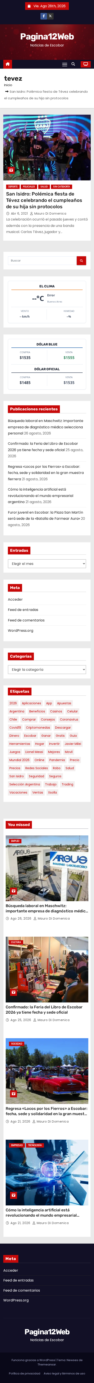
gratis (60, 735)
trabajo (51, 784)
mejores (54, 752)
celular (72, 711)
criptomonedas (38, 727)
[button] (74, 64)
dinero (14, 735)
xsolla (52, 792)
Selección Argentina (24, 784)
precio (74, 760)
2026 (13, 703)
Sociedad (16, 1043)
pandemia (57, 760)
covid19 (15, 727)
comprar (29, 719)
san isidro (16, 776)
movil (69, 752)
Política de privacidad (24, 1373)
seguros (55, 776)
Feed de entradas (23, 609)
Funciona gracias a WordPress (34, 1360)
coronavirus (69, 719)
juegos (14, 752)
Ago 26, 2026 (21, 918)
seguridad (36, 776)
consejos (48, 719)
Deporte (12, 186)
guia (73, 735)
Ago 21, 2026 (20, 1121)
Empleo (15, 841)
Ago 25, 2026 (21, 1020)
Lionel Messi (34, 752)
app (49, 703)
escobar (30, 735)
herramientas (19, 744)
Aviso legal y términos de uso (64, 1373)
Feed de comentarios (26, 620)
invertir (54, 744)
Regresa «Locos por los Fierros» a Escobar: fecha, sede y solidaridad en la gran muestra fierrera (46, 473)
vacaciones (18, 792)
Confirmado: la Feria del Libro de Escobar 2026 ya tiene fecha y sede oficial (44, 1010)
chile (13, 719)
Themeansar (47, 1364)
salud (70, 768)
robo (57, 768)
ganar (46, 735)
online (39, 760)
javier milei (73, 744)
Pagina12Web (47, 36)
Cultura (16, 942)
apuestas (64, 703)
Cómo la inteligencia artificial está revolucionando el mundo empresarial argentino (40, 495)
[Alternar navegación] (64, 64)
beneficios (37, 711)
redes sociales (36, 768)
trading (67, 784)
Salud (44, 186)
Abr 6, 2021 (20, 213)
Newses (72, 1360)
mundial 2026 (19, 760)
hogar (39, 744)
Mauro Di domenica (49, 213)
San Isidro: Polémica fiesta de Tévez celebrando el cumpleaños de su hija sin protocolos (44, 200)
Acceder (15, 599)
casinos (56, 711)
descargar (63, 727)
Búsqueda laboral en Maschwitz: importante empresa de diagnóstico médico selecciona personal (45, 427)
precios (14, 768)
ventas (37, 792)
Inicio (8, 85)
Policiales (29, 186)
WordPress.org (20, 630)
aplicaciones (31, 703)
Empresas (17, 1145)
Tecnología (35, 1145)
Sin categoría (61, 186)
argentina (16, 711)
